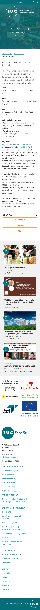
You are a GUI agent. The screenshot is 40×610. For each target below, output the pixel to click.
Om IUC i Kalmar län (12, 467)
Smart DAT (6, 512)
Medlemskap (8, 551)
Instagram (6, 585)
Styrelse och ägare (10, 471)
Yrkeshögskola (10, 495)
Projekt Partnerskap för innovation (12, 543)
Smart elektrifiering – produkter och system (11, 528)
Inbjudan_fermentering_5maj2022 (16, 144)
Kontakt (6, 569)
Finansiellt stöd (8, 487)
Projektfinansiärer (9, 475)
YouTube (5, 589)
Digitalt (6, 297)
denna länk (22, 147)
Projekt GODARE (9, 538)
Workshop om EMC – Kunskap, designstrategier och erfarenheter (20, 320)
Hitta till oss (7, 573)
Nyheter (6, 563)
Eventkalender (19, 54)
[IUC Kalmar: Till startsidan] (20, 11)
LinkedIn (20, 225)
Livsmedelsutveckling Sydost (14, 534)
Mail (20, 231)
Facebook (20, 219)
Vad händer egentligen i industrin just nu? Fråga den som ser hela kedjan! (20, 286)
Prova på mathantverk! (20, 254)
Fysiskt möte (8, 363)
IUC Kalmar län (7, 54)
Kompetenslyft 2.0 (9, 523)
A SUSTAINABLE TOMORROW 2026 (20, 352)
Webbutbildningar (9, 491)
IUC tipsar (7, 265)
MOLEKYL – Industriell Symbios (11, 517)
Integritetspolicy (9, 479)
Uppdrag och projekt (13, 508)
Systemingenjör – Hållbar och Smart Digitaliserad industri (14, 500)
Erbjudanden (9, 483)
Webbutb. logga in (11, 555)
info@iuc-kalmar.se (10, 457)
